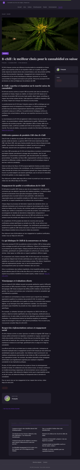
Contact (45, 462)
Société (60, 7)
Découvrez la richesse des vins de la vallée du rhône (54, 434)
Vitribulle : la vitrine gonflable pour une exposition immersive (53, 450)
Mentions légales (37, 462)
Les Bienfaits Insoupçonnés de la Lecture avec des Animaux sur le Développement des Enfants (24, 449)
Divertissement (37, 7)
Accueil (20, 7)
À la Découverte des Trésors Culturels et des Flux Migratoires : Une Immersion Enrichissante (24, 435)
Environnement (53, 7)
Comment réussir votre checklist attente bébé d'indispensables (24, 429)
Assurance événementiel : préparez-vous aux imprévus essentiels (54, 439)
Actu (24, 7)
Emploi (45, 7)
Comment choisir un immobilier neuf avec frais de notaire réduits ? (53, 445)
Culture (29, 7)
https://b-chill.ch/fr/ (7, 130)
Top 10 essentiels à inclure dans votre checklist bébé (52, 429)
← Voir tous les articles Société (10, 408)
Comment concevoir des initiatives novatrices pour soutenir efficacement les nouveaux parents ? (24, 442)
